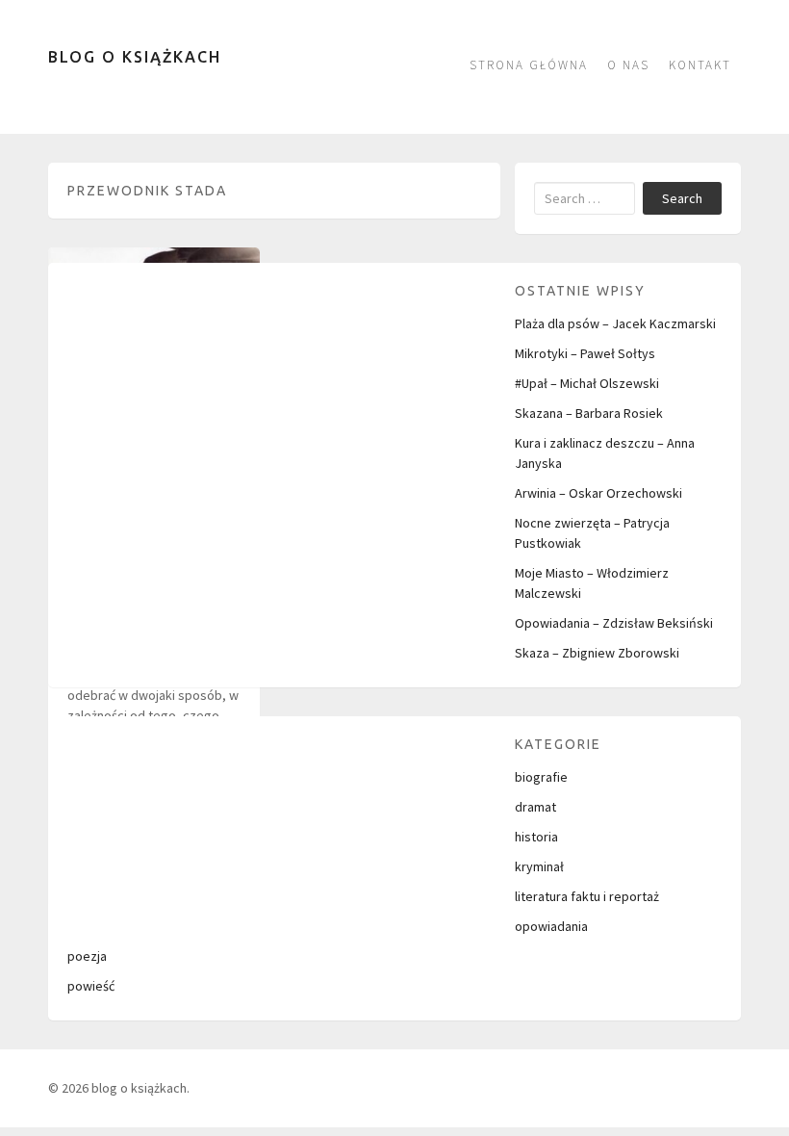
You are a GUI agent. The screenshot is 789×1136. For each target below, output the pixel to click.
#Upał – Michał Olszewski (587, 383)
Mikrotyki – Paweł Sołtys (585, 353)
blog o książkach (134, 56)
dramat (535, 806)
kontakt (700, 65)
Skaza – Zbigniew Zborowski (597, 652)
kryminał (539, 866)
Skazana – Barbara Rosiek (589, 413)
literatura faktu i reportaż (587, 896)
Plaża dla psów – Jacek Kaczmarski (615, 323)
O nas (628, 65)
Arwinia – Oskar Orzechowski (598, 493)
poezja (87, 956)
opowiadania (551, 926)
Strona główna (529, 65)
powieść (91, 985)
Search (682, 198)
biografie (541, 777)
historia (536, 836)
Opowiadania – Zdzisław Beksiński (614, 623)
